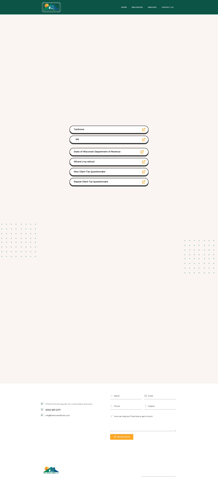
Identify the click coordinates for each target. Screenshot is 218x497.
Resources (137, 7)
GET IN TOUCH (123, 437)
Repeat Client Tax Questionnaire (91, 181)
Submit (174, 474)
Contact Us (167, 7)
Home (124, 7)
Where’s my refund (84, 161)
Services (152, 7)
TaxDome (79, 129)
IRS (77, 139)
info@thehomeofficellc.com (58, 415)
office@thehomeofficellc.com (91, 481)
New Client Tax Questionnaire (89, 171)
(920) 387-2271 (53, 410)
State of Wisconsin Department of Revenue (97, 151)
